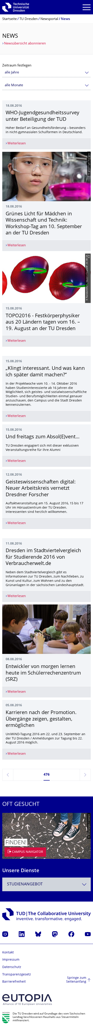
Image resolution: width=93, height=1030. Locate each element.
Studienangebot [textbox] (25, 884)
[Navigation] (86, 7)
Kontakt (8, 952)
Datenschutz (11, 967)
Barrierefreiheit (14, 981)
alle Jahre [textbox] (12, 72)
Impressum (10, 959)
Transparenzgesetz (16, 974)
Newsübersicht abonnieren (25, 43)
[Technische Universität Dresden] (15, 7)
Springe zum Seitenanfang (76, 980)
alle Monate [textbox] (14, 85)
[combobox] (46, 72)
